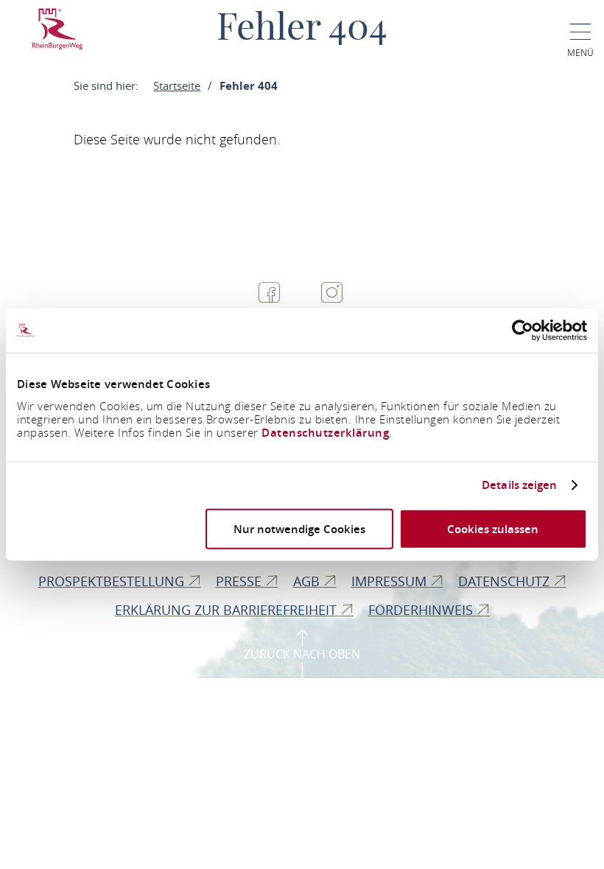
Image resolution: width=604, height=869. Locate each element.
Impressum (390, 581)
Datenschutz (505, 581)
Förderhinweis (422, 610)
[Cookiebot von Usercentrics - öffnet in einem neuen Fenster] (522, 331)
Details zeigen (519, 485)
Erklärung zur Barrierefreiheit (227, 610)
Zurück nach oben (302, 654)
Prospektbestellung (113, 581)
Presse (240, 581)
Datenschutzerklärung (325, 432)
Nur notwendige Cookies (299, 528)
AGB (308, 581)
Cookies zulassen (492, 528)
